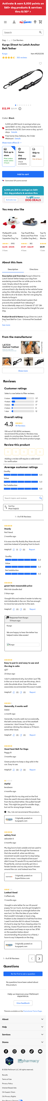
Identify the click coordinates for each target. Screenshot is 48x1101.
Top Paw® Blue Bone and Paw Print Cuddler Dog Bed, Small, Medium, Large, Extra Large (29, 236)
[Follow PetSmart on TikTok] (31, 1051)
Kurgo (4, 53)
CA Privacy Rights (9, 1096)
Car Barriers (18, 40)
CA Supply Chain (8, 1092)
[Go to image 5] (24, 105)
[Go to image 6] (26, 105)
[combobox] (23, 32)
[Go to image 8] (30, 105)
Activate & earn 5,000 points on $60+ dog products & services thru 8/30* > (23, 7)
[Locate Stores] (35, 22)
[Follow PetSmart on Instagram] (14, 1051)
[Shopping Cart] (40, 22)
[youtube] (40, 1051)
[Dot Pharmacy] (29, 1061)
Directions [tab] (34, 269)
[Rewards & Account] (14, 22)
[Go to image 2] (17, 105)
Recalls (5, 1075)
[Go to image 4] (22, 105)
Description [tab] (13, 269)
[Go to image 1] (15, 105)
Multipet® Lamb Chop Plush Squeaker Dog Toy (10, 236)
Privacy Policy (7, 1083)
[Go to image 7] (28, 105)
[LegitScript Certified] (9, 1061)
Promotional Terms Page (32, 1011)
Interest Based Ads (9, 1088)
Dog (4, 40)
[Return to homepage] (25, 22)
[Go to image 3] (19, 105)
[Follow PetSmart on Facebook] (6, 1051)
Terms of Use (7, 1079)
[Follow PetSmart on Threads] (23, 1051)
